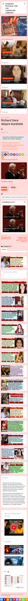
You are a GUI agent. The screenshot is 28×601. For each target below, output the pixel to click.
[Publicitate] (14, 550)
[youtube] (8, 571)
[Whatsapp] (23, 154)
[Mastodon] (17, 154)
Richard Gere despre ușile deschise (11, 142)
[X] (5, 154)
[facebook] (4, 571)
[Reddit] (8, 154)
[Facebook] (2, 154)
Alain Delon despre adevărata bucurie (6, 238)
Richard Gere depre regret (11, 217)
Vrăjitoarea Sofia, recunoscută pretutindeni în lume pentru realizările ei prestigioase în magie (13, 55)
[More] (2, 157)
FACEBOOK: (4, 249)
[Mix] (20, 154)
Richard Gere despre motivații (9, 149)
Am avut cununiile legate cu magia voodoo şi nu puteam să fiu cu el (21, 239)
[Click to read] (14, 212)
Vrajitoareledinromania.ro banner (12, 31)
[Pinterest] (14, 154)
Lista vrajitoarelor (8, 52)
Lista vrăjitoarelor (7, 39)
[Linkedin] (11, 154)
